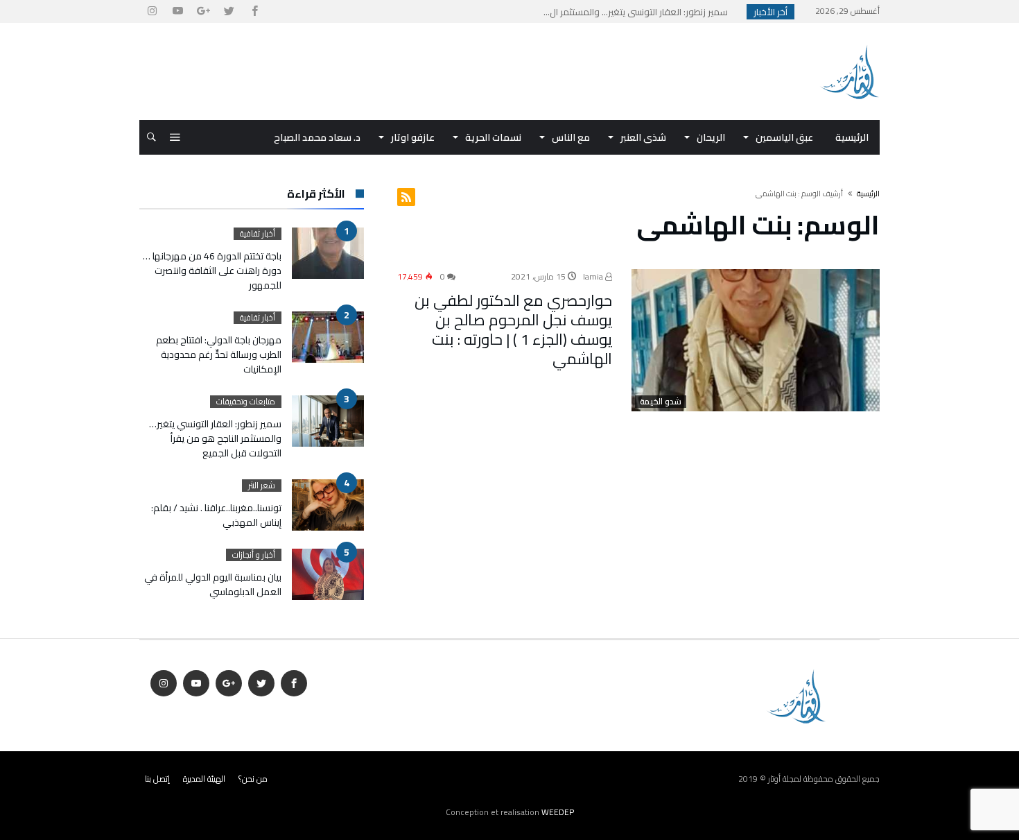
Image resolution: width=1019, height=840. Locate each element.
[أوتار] (848, 43)
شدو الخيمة (660, 401)
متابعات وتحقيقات (245, 401)
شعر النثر (261, 485)
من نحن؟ (253, 779)
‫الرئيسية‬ (868, 193)
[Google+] (203, 11)
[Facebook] (254, 11)
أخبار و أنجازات (253, 555)
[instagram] (152, 11)
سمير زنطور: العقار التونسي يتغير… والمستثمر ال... (638, 11)
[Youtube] (177, 11)
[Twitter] (229, 11)
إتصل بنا (157, 779)
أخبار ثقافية (257, 234)
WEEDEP (557, 812)
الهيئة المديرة (204, 779)
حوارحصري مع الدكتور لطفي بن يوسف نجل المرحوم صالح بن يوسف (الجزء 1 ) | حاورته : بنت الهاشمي (513, 329)
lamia (594, 276)
